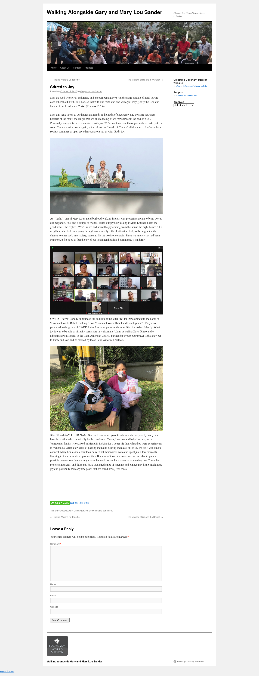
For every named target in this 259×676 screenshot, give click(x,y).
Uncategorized (81, 510)
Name (53, 584)
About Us (65, 67)
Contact (77, 67)
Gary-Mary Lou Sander (91, 91)
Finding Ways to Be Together (65, 79)
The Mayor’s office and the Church (145, 79)
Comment (55, 543)
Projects (89, 67)
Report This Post (79, 502)
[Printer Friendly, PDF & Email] (60, 503)
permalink (107, 510)
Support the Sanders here (186, 95)
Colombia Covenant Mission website (191, 86)
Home (54, 67)
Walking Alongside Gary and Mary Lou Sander (104, 12)
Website (54, 606)
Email (53, 595)
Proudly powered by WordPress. (190, 661)
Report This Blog (7, 671)
